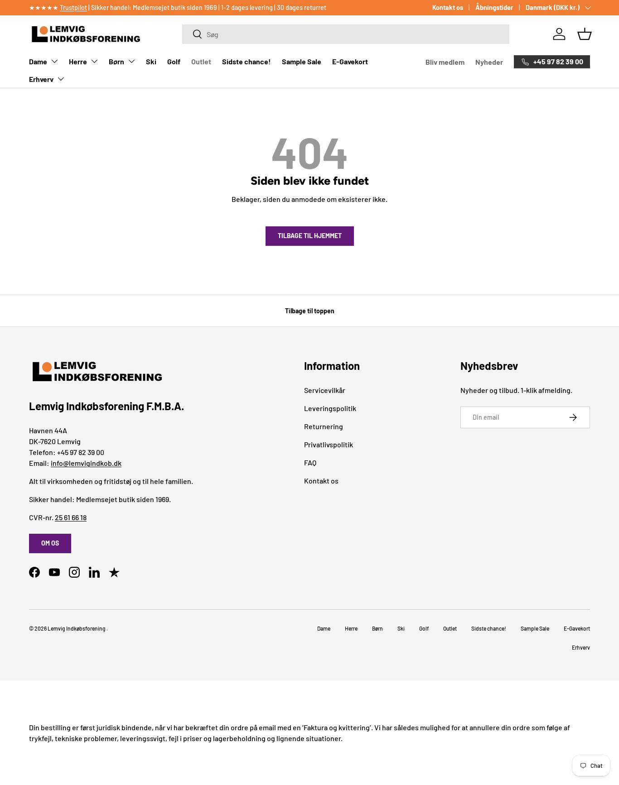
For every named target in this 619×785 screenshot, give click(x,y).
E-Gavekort (350, 61)
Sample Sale (301, 61)
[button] (585, 34)
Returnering (323, 426)
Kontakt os (447, 7)
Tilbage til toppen (309, 311)
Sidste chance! (246, 61)
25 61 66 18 (71, 517)
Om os (50, 543)
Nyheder (489, 61)
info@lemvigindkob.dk (86, 463)
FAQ (310, 462)
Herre (78, 61)
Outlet (201, 61)
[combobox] (345, 34)
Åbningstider (494, 7)
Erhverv (41, 79)
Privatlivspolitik (328, 444)
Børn (116, 61)
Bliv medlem (445, 61)
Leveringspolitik (330, 408)
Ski (151, 61)
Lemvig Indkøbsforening (77, 628)
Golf (173, 61)
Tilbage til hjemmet (310, 235)
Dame (38, 61)
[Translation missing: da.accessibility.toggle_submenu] (54, 61)
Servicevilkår (324, 390)
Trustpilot (73, 7)
